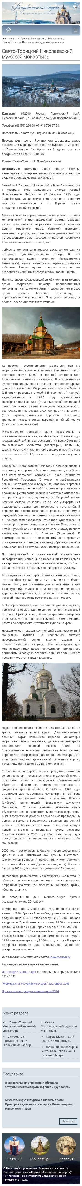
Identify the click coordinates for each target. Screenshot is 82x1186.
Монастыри (55, 38)
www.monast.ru (59, 957)
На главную (9, 38)
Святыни (14, 1159)
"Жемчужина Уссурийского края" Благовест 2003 (35, 983)
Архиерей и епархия (32, 38)
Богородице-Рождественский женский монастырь (17, 1041)
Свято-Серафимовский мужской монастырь (59, 1026)
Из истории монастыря (18, 972)
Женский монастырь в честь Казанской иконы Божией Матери (59, 1051)
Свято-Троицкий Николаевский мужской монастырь (33, 42)
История (66, 1159)
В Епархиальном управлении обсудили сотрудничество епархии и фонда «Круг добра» (37, 1085)
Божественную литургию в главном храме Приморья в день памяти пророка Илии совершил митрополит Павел (39, 1104)
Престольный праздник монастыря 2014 (30, 991)
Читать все (68, 1121)
